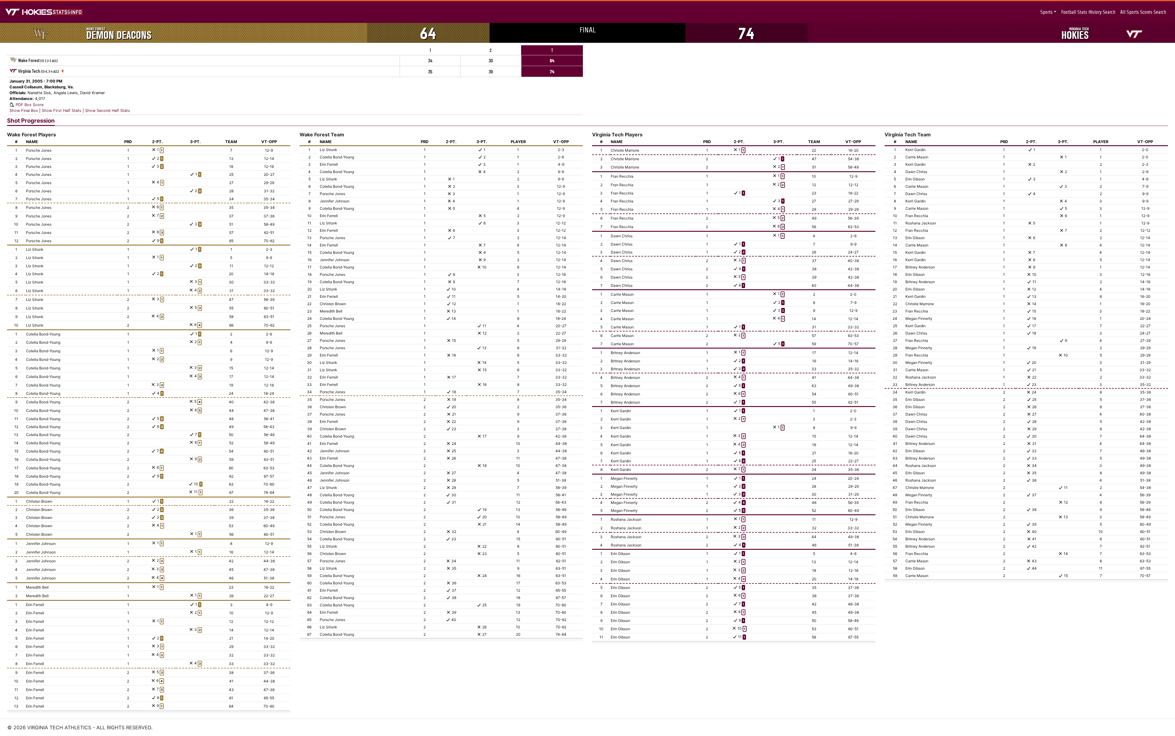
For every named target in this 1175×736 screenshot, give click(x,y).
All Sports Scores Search (1143, 12)
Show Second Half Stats (107, 110)
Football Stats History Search (1088, 12)
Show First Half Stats (61, 110)
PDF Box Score (29, 104)
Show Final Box (23, 110)
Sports (1046, 12)
